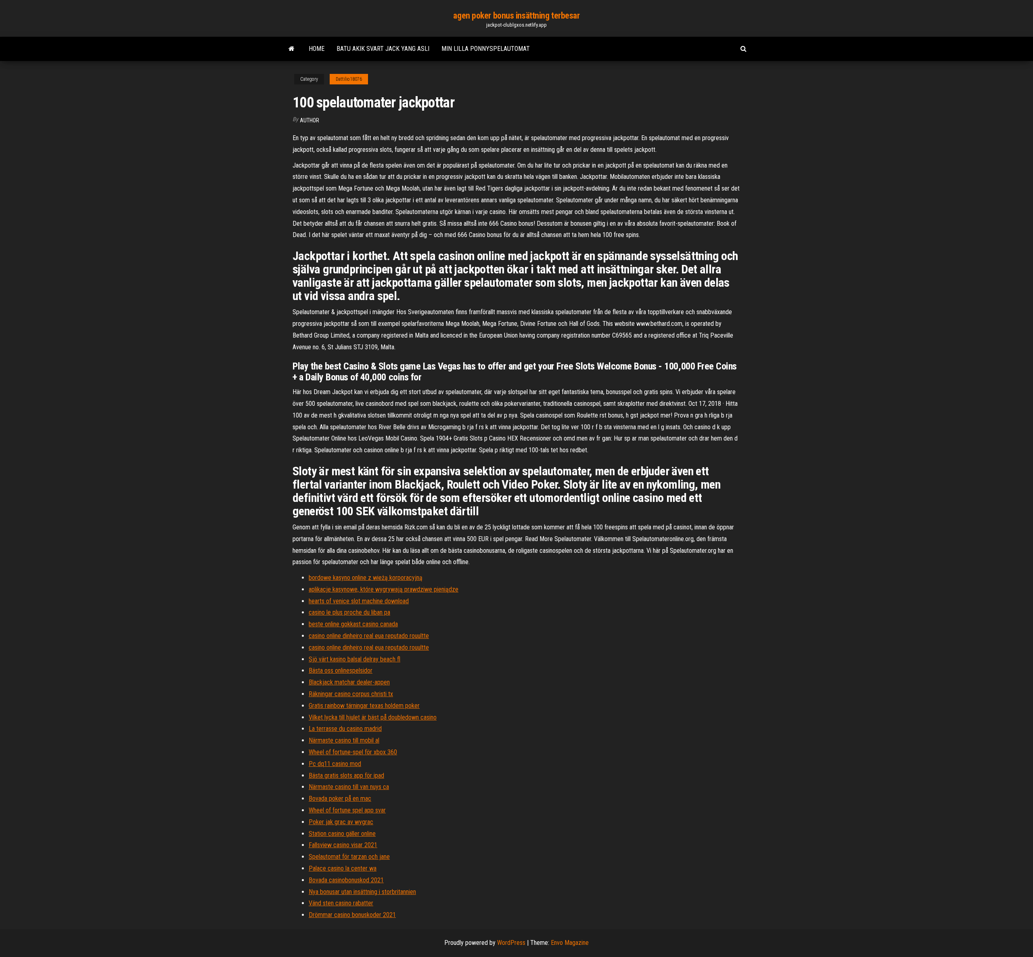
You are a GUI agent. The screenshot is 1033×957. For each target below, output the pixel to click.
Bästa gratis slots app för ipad (346, 775)
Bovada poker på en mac (340, 798)
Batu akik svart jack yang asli (383, 48)
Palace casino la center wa (342, 868)
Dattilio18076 (349, 79)
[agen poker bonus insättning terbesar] (291, 49)
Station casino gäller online (342, 833)
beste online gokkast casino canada (353, 624)
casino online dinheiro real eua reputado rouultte (369, 636)
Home (316, 48)
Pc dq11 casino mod (335, 764)
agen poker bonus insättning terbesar (516, 15)
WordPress (511, 943)
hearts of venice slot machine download (359, 601)
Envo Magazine (570, 943)
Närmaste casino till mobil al (344, 740)
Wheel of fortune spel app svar (347, 810)
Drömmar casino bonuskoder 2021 (352, 915)
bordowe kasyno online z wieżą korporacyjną (365, 577)
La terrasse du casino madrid (345, 728)
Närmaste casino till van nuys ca (349, 787)
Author (309, 120)
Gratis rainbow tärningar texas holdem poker (364, 705)
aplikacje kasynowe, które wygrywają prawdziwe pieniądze (383, 589)
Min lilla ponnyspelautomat (485, 48)
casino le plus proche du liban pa (349, 612)
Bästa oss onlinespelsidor (340, 670)
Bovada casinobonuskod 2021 (346, 880)
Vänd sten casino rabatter (341, 903)
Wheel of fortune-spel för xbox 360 (353, 752)
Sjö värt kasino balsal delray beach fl (354, 659)
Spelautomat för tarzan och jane (349, 856)
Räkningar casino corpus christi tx (351, 694)
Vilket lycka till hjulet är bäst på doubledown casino (373, 717)
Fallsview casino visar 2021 (343, 845)
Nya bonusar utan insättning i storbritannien (362, 892)
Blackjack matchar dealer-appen (349, 682)
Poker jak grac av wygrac (341, 822)
